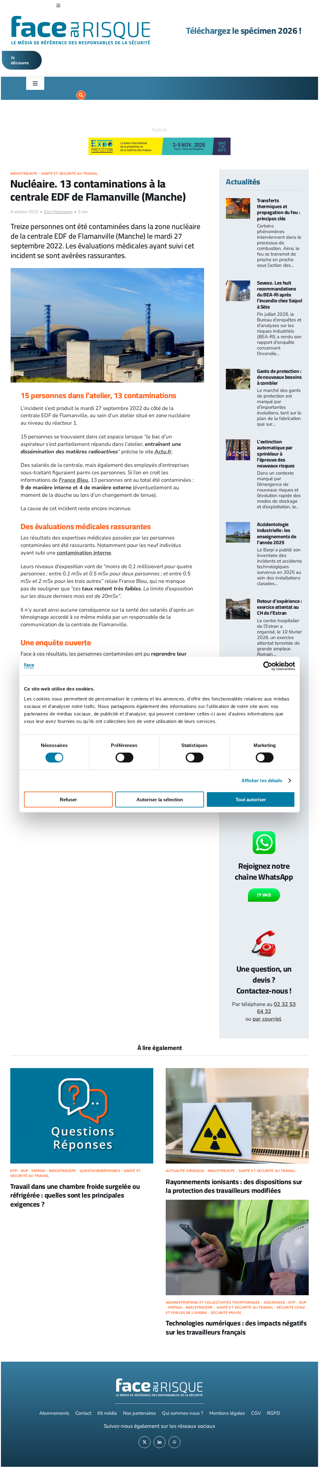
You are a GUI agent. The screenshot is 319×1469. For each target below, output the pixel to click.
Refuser (68, 799)
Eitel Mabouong (58, 212)
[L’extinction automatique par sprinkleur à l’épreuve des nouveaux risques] (238, 443)
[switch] (124, 758)
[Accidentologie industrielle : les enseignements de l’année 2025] (238, 525)
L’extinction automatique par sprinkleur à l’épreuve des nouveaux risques (276, 453)
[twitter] (144, 1442)
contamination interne (84, 552)
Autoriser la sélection (159, 799)
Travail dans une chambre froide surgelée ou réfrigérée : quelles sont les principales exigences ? (75, 1195)
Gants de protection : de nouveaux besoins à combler (279, 377)
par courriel (267, 1018)
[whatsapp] (174, 1442)
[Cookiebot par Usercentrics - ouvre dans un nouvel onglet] (267, 666)
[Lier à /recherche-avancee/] (81, 95)
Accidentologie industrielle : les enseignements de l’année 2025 (276, 533)
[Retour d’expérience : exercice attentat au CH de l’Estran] (238, 602)
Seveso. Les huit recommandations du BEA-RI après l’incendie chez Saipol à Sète (279, 294)
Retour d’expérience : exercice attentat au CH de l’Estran (279, 606)
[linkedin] (159, 1442)
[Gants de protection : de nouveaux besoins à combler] (238, 372)
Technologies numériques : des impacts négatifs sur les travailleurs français (236, 1327)
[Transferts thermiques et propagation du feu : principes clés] (238, 201)
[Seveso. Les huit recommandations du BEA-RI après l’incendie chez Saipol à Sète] (238, 284)
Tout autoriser (251, 799)
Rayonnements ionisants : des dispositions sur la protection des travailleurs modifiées (234, 1186)
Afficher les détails (262, 780)
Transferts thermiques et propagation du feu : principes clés (278, 209)
